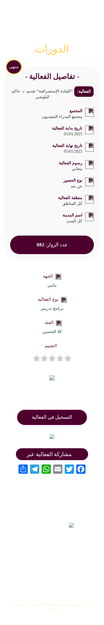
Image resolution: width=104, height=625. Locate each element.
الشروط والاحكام (52, 587)
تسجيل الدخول (52, 571)
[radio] (67, 359)
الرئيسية (52, 546)
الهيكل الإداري (52, 554)
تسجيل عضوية (52, 563)
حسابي (52, 579)
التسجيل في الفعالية (52, 417)
